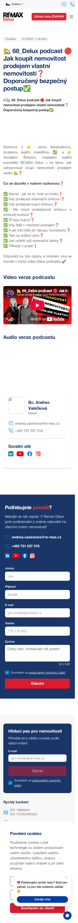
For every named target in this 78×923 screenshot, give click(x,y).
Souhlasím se (19, 673)
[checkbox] (7, 672)
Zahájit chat (43, 899)
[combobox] (14, 4)
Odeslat (37, 683)
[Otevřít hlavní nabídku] (71, 16)
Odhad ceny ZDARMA (49, 16)
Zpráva (10, 642)
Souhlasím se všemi (37, 908)
